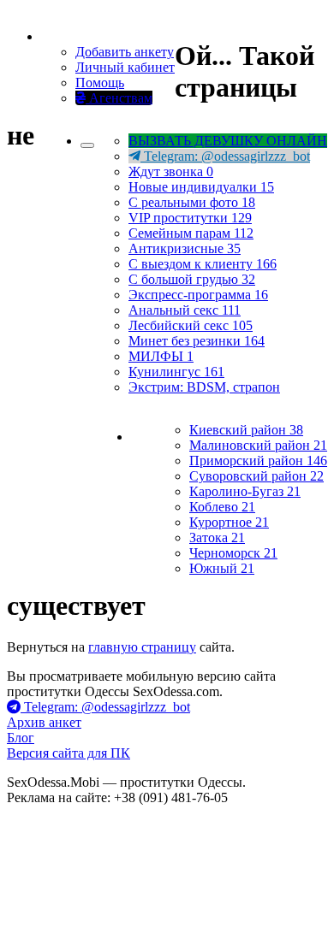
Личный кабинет (125, 67)
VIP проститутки (190, 217)
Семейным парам (190, 233)
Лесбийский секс (190, 325)
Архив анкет (44, 722)
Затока (217, 537)
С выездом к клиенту (202, 264)
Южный (221, 568)
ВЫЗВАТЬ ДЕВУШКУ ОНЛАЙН (227, 140)
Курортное (229, 522)
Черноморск (233, 553)
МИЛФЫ (161, 356)
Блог (20, 737)
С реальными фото (191, 202)
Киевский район (246, 429)
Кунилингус (176, 371)
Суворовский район (256, 476)
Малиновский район (258, 445)
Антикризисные (184, 248)
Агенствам (119, 98)
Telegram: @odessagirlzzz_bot (225, 156)
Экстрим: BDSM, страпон (204, 387)
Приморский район (258, 460)
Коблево (222, 506)
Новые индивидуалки (201, 187)
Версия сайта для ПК (68, 753)
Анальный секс (184, 310)
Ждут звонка (170, 171)
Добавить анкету (124, 51)
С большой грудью (191, 279)
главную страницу (142, 647)
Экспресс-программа (198, 294)
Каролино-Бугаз (245, 491)
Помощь (99, 82)
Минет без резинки (196, 341)
